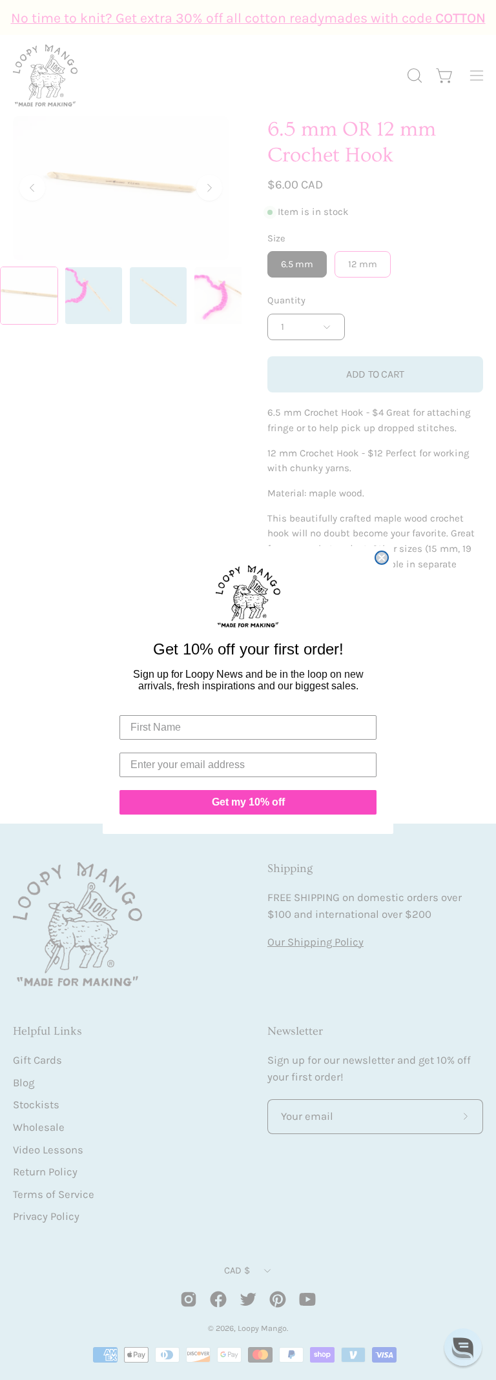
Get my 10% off (248, 802)
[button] (463, 1347)
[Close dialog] (381, 557)
